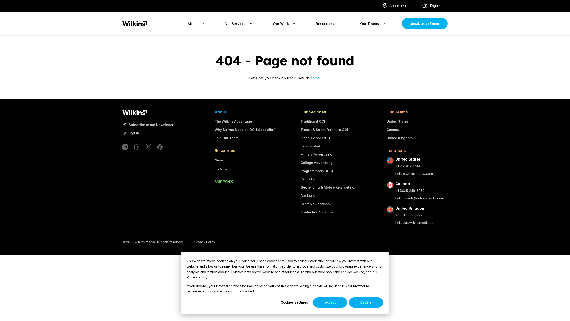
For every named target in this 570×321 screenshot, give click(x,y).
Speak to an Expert (424, 23)
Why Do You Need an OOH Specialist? (245, 130)
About (192, 23)
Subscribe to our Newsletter (151, 125)
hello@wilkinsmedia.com (414, 173)
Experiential (310, 146)
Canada (393, 130)
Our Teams (369, 23)
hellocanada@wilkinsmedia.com (419, 198)
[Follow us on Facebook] (160, 147)
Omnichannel (311, 179)
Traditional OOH (314, 121)
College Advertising (317, 162)
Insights (221, 168)
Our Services (235, 23)
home (315, 78)
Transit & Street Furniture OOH (325, 130)
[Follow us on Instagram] (136, 147)
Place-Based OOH (315, 138)
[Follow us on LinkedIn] (125, 147)
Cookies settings (294, 302)
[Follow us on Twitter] (148, 147)
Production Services (317, 212)
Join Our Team (226, 138)
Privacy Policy (204, 242)
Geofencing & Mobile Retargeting (327, 187)
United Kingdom (400, 138)
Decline (366, 302)
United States (397, 121)
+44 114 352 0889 (408, 215)
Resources (325, 23)
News (219, 160)
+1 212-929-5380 (408, 166)
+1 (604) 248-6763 (410, 191)
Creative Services (315, 204)
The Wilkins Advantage (233, 121)
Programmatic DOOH (318, 171)
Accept (330, 302)
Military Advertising (316, 154)
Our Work (281, 23)
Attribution (309, 195)
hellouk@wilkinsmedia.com (415, 222)
